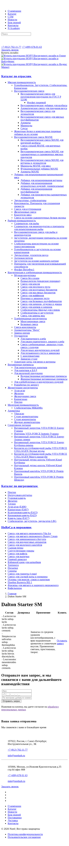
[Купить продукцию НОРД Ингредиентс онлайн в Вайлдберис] (34, 61)
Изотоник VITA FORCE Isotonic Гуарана (36, 433)
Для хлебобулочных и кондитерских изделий (38, 382)
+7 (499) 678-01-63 (32, 47)
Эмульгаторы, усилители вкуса (31, 255)
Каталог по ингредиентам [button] (19, 486)
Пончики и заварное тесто (35, 298)
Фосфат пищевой (36, 102)
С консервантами (30, 356)
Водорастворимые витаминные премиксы (44, 376)
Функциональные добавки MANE (39, 168)
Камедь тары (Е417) (18, 518)
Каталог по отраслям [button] (16, 76)
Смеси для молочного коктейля (25, 545)
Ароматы (26, 122)
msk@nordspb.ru (16, 781)
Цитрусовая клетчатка (20, 495)
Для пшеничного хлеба (33, 338)
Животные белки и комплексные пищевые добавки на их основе (37, 133)
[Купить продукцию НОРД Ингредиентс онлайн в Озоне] (33, 55)
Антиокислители (23, 258)
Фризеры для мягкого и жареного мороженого (33, 585)
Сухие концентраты (25, 419)
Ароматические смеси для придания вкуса (44, 108)
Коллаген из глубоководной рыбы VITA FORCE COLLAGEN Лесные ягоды (40, 449)
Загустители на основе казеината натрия (36, 261)
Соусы (24, 128)
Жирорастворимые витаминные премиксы (44, 379)
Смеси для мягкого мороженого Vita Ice (29, 533)
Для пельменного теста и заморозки (40, 353)
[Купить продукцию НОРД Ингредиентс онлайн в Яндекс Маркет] (34, 67)
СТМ (10, 16)
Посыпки (13, 568)
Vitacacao (19, 413)
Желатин (19, 393)
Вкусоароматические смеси (29, 91)
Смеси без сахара (30, 278)
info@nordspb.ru (16, 755)
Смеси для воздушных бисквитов (39, 289)
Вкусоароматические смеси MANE (33, 137)
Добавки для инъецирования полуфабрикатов (36, 190)
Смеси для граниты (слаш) (22, 573)
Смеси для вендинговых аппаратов (27, 542)
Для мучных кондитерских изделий (40, 350)
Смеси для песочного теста (35, 286)
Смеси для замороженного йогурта (27, 539)
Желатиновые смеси (25, 212)
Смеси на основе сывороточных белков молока (40, 217)
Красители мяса (22, 214)
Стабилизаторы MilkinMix (28, 407)
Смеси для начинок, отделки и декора (41, 304)
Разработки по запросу (26, 384)
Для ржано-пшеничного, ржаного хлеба (42, 341)
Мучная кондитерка (25, 275)
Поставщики (15, 817)
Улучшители (21, 335)
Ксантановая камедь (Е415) (23, 512)
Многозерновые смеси (33, 321)
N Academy (14, 28)
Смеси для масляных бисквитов (38, 292)
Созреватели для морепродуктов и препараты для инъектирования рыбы (39, 228)
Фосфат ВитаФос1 (24, 269)
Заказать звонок (10, 49)
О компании (14, 11)
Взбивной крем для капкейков (24, 562)
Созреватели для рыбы (26, 223)
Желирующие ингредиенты (23, 387)
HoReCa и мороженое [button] (16, 527)
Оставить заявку (62, 642)
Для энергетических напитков (30, 367)
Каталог (12, 13)
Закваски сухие (29, 358)
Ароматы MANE (30, 171)
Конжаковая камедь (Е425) (22, 515)
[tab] (34, 76)
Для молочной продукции (28, 373)
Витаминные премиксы (21, 364)
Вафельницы (15, 588)
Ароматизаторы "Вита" (27, 330)
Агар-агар (19, 390)
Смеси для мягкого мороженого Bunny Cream (32, 536)
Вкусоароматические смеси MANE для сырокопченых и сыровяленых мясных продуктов (42, 154)
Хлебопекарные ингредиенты (30, 318)
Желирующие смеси (25, 396)
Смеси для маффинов (32, 295)
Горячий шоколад (17, 559)
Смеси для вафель (17, 553)
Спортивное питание (19, 425)
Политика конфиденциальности (25, 834)
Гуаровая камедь (17, 498)
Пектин (18, 402)
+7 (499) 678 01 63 (17, 775)
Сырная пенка (15, 547)
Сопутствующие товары (21, 550)
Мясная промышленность (22, 82)
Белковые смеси (29, 324)
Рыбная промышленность (22, 220)
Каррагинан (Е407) (18, 509)
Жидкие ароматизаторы (27, 422)
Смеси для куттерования (27, 209)
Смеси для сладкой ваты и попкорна (27, 576)
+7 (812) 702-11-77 (11, 47)
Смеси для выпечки (18, 556)
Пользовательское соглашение (24, 837)
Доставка (13, 820)
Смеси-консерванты (25, 327)
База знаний (14, 22)
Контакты (13, 25)
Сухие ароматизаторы (26, 416)
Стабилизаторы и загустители (37, 312)
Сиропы (12, 570)
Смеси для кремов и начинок (36, 307)
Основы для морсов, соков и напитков (29, 579)
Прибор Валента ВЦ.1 (20, 582)
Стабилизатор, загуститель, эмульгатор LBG (32, 521)
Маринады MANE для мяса (36, 165)
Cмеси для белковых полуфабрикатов (41, 301)
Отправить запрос (11, 701)
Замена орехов (22, 333)
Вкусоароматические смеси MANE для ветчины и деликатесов (42, 161)
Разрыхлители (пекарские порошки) (40, 281)
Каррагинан (20, 399)
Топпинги (13, 565)
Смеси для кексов (30, 284)
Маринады (26, 125)
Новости (12, 19)
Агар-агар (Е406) (17, 506)
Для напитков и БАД (25, 370)
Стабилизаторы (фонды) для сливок (40, 310)
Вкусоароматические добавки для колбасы (44, 105)
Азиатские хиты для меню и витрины (35, 361)
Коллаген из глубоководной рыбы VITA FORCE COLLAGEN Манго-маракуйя (40, 455)
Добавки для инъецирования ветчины (41, 180)
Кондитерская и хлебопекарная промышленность (35, 272)
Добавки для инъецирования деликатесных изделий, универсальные (42, 184)
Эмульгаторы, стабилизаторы (30, 200)
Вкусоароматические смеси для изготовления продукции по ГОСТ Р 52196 (41, 96)
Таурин (12, 503)
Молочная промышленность (23, 405)
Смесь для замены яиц (33, 315)
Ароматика (14, 410)
